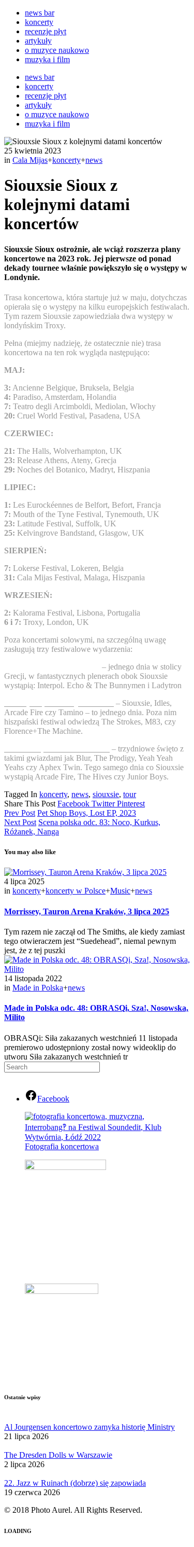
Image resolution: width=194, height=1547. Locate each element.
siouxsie (106, 794)
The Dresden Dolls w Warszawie (58, 1455)
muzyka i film (47, 59)
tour (129, 794)
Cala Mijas (30, 160)
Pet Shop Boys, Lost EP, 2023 (86, 813)
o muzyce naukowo (57, 50)
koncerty (39, 22)
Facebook (74, 803)
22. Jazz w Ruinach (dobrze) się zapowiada (75, 1483)
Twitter (104, 803)
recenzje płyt (45, 31)
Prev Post (19, 813)
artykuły (38, 40)
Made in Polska (37, 987)
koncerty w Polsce (76, 890)
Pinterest (131, 803)
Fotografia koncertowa (62, 1146)
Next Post (20, 822)
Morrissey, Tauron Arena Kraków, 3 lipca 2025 (86, 911)
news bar (39, 12)
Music (120, 890)
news (93, 160)
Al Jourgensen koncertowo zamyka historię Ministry (89, 1427)
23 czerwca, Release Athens (52, 666)
